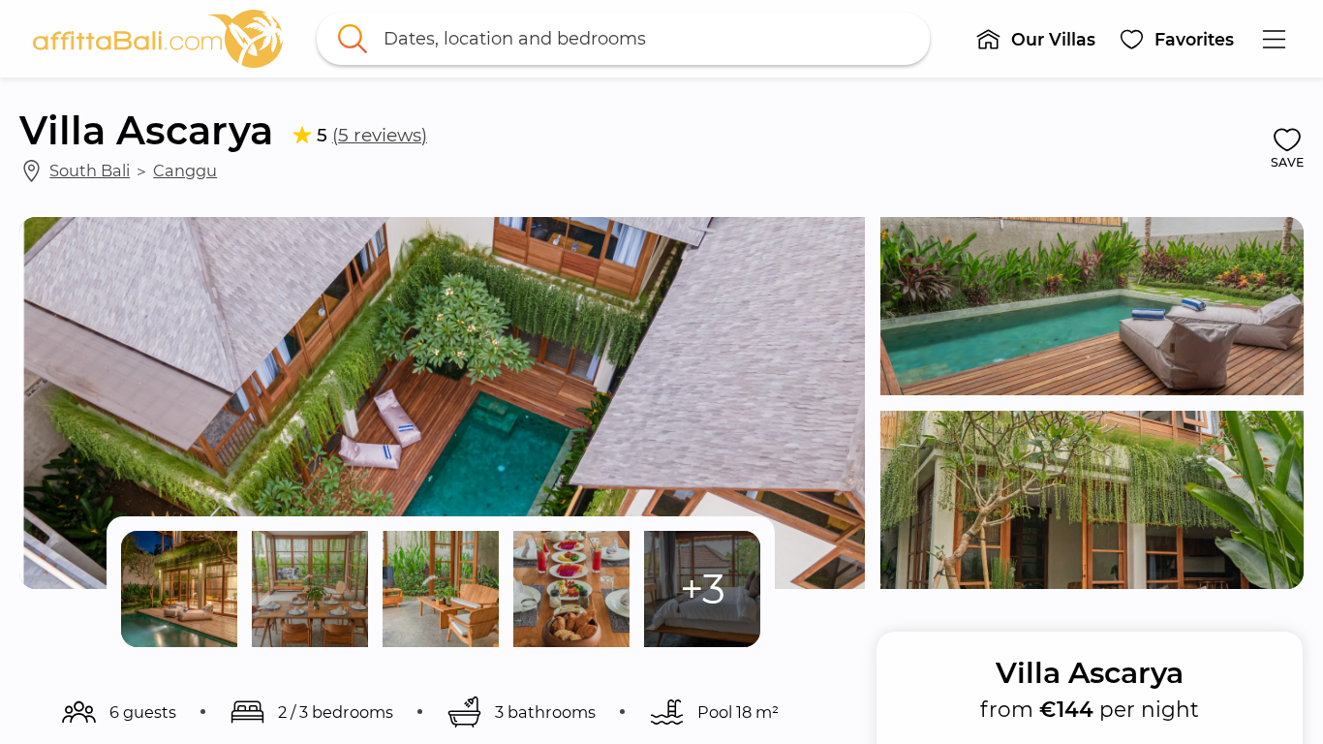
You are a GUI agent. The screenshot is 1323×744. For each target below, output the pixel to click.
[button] (1035, 39)
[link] (158, 39)
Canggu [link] (185, 170)
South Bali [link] (89, 170)
